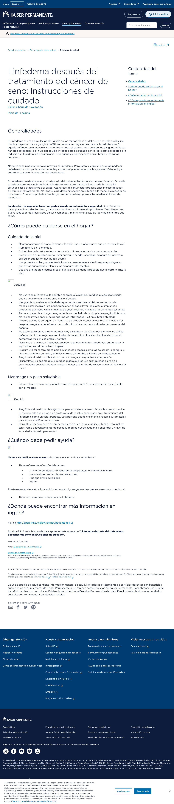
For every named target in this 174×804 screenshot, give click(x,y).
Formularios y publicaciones (103, 652)
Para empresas (138, 646)
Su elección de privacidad (57, 737)
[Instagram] (37, 751)
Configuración (123, 791)
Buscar (165, 25)
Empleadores (130, 4)
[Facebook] (13, 751)
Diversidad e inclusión (57, 678)
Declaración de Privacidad (44, 801)
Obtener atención (94, 23)
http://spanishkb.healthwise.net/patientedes (43, 522)
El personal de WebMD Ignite (26, 547)
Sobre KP (50, 646)
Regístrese (134, 14)
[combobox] (141, 25)
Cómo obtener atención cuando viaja (22, 665)
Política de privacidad (61, 577)
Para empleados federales (144, 652)
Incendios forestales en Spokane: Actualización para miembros (42, 33)
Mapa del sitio (137, 737)
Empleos (50, 692)
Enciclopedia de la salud (43, 50)
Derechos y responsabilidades (102, 732)
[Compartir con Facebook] (18, 607)
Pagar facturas (11, 27)
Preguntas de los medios (58, 698)
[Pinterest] (29, 751)
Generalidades (137, 81)
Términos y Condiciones (22, 801)
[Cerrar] (170, 791)
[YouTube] (21, 751)
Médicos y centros (48, 23)
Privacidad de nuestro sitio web (60, 727)
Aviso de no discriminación (15, 732)
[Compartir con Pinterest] (33, 607)
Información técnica (140, 732)
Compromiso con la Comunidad (62, 672)
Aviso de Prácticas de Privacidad (60, 732)
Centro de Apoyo (97, 659)
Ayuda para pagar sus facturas (157, 4)
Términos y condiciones (99, 727)
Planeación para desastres (143, 727)
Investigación (52, 665)
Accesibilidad (9, 727)
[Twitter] (5, 751)
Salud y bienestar (71, 23)
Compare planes (26, 23)
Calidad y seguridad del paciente (63, 652)
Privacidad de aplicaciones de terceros (106, 737)
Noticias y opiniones (56, 659)
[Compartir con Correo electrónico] (10, 607)
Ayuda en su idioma (12, 737)
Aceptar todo (143, 791)
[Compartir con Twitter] (26, 607)
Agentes (113, 4)
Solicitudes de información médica (106, 672)
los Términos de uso (39, 577)
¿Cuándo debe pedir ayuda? (145, 95)
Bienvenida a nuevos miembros (104, 646)
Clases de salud (11, 659)
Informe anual (52, 685)
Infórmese (8, 23)
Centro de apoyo (36, 4)
